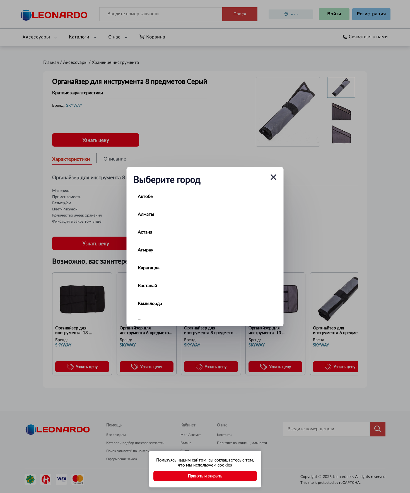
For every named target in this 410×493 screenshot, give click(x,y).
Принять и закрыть (205, 475)
